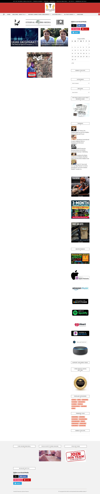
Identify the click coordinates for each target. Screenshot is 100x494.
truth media (82, 416)
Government (74, 401)
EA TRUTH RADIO (68, 14)
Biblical (73, 408)
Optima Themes (25, 491)
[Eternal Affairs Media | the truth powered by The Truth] (50, 8)
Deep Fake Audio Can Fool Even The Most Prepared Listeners (23, 43)
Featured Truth (84, 399)
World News (80, 403)
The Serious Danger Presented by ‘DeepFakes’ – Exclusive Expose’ (53, 43)
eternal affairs (75, 416)
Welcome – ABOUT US (18, 14)
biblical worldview (75, 423)
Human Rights (84, 406)
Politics (79, 399)
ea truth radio (74, 419)
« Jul (72, 63)
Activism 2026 (56, 14)
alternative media (83, 423)
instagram (77, 29)
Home (8, 14)
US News (74, 399)
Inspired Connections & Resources (38, 14)
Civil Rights (74, 403)
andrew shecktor (74, 425)
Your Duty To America (75, 406)
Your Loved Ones (81, 401)
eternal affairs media (83, 419)
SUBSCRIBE (80, 14)
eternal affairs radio (75, 421)
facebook (82, 25)
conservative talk (82, 425)
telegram (76, 32)
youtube (86, 29)
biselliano (82, 421)
